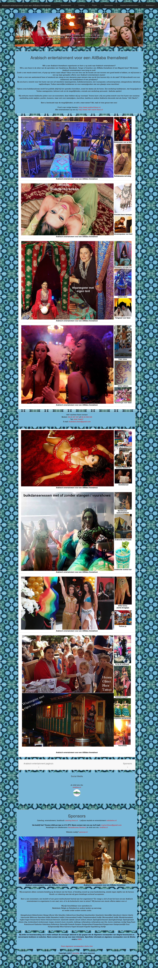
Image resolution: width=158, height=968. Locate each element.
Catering (81, 5)
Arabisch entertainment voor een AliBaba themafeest (26, 5)
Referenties (108, 5)
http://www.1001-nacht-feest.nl (91, 109)
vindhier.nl (77, 787)
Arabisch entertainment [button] (128, 5)
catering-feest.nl (71, 820)
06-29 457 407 (73, 417)
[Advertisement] (79, 962)
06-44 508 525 (86, 417)
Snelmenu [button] (149, 5)
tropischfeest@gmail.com (111, 825)
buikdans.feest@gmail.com (80, 421)
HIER (80, 939)
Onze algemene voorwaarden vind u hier (77, 946)
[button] (38, 764)
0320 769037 (78, 419)
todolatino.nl (111, 820)
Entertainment (66, 5)
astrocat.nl (83, 832)
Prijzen (94, 5)
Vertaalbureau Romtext (77, 827)
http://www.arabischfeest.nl (90, 107)
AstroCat (75, 953)
